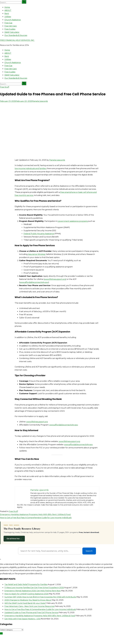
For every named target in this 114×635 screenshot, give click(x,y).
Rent (6, 13)
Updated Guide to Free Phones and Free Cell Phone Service (31, 612)
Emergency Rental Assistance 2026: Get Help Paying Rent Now (32, 591)
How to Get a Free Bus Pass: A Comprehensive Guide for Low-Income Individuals (35, 518)
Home (7, 7)
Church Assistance (12, 20)
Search (89, 551)
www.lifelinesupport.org (55, 279)
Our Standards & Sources (15, 35)
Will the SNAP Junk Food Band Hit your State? (25, 603)
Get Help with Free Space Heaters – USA (22, 619)
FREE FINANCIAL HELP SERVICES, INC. (17, 40)
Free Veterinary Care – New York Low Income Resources (29, 606)
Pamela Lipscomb (40, 101)
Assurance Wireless (36, 254)
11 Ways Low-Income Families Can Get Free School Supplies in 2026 (34, 588)
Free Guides (9, 29)
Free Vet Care (10, 26)
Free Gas (8, 23)
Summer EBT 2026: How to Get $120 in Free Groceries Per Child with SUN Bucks (40, 597)
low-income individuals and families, (31, 168)
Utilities (7, 17)
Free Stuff (4, 87)
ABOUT (7, 10)
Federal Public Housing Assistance (39, 234)
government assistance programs (73, 221)
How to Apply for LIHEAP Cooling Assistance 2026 (26, 594)
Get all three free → (14, 539)
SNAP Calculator (11, 32)
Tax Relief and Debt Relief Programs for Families (25, 584)
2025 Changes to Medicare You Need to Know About (27, 600)
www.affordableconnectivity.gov (34, 282)
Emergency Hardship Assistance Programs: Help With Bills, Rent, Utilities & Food (35, 514)
